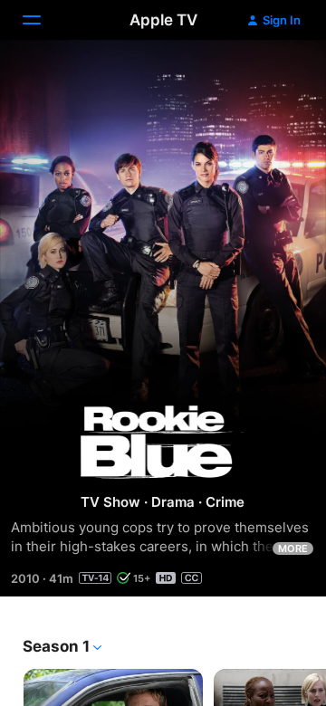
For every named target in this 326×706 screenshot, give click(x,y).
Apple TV (163, 20)
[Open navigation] (42, 20)
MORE (293, 548)
